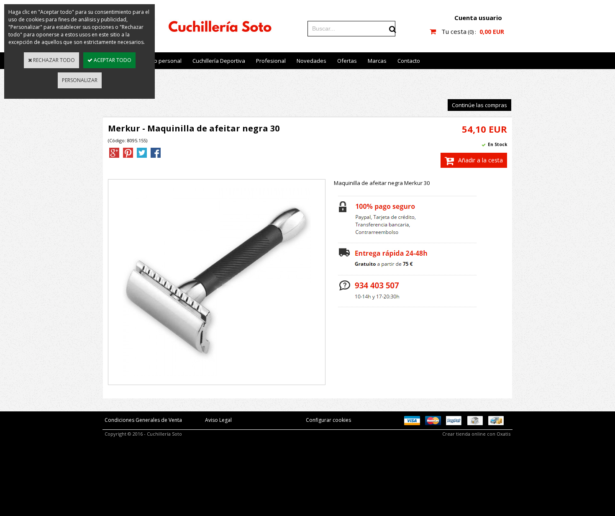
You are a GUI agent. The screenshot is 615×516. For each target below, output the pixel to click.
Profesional (271, 60)
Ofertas (347, 60)
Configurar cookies (328, 420)
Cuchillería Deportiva (218, 60)
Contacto (408, 60)
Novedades (311, 60)
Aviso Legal (218, 420)
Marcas (377, 60)
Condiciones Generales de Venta (143, 420)
